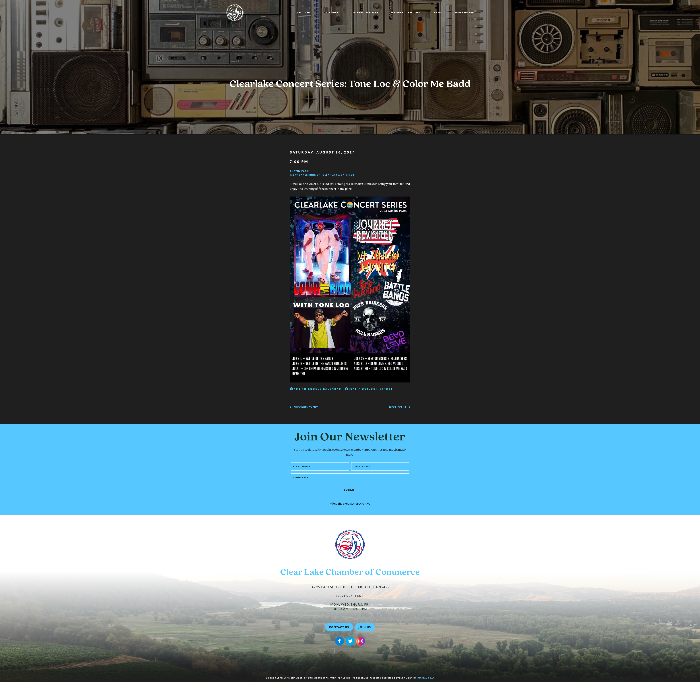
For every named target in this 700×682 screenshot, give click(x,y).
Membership (464, 12)
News (438, 12)
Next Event (398, 407)
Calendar (331, 12)
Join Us (365, 627)
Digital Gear (426, 678)
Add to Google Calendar (317, 389)
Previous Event (305, 407)
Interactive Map (365, 12)
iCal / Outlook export (371, 389)
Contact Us (339, 627)
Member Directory (406, 12)
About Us (304, 12)
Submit (350, 489)
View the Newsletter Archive (350, 504)
